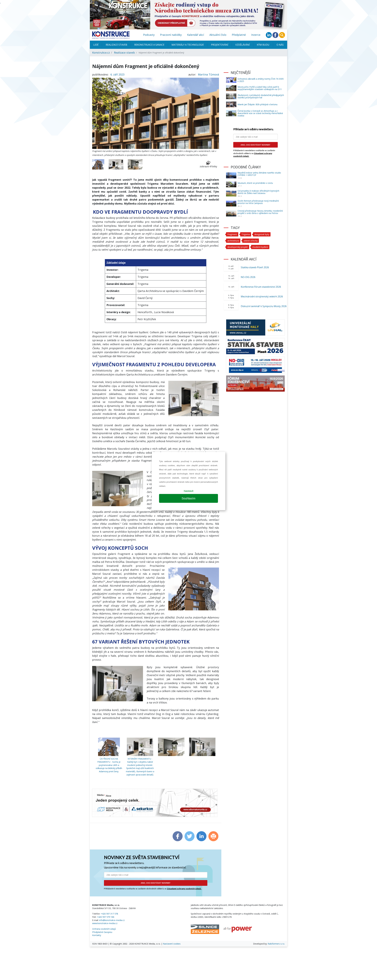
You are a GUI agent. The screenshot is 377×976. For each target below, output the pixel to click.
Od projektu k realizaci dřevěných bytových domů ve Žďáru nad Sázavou (258, 192)
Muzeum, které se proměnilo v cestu (255, 183)
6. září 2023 (117, 74)
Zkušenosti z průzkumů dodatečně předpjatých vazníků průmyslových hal (261, 96)
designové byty (261, 234)
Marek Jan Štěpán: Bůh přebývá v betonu (257, 104)
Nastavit (188, 491)
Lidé (96, 44)
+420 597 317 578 (109, 913)
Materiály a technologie (188, 44)
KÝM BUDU (263, 44)
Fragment (232, 234)
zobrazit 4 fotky (208, 166)
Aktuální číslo (217, 34)
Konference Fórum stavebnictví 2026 (261, 286)
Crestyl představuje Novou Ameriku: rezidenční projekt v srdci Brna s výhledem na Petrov (260, 212)
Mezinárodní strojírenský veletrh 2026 (262, 296)
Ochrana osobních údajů (104, 928)
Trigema (246, 234)
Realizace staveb (116, 44)
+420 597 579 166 (105, 917)
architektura (233, 240)
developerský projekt (237, 247)
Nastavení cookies (172, 943)
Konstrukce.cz (101, 52)
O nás (280, 44)
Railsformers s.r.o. (276, 943)
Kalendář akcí (195, 34)
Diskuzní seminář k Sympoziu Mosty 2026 (264, 306)
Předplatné (239, 34)
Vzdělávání (242, 44)
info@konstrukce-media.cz (112, 920)
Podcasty (149, 34)
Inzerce (255, 34)
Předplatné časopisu (102, 932)
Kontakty (96, 935)
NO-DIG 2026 (248, 277)
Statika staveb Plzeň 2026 (255, 267)
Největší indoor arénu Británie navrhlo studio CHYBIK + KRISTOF (259, 173)
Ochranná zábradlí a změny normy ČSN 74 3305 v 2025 (260, 80)
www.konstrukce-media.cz (104, 923)
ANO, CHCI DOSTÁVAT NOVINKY (155, 883)
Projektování (219, 44)
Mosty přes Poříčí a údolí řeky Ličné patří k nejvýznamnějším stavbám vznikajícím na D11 (260, 88)
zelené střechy (251, 240)
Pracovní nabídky (171, 34)
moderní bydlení (260, 247)
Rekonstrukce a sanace (149, 44)
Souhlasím (188, 498)
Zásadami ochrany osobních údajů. (184, 888)
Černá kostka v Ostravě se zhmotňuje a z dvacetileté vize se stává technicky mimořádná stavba (260, 113)
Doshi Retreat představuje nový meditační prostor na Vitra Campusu (258, 202)
